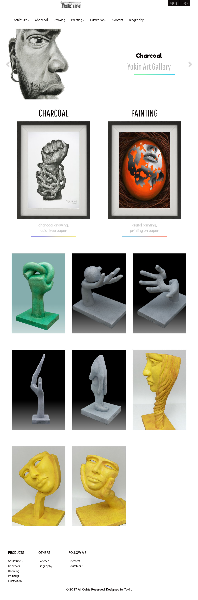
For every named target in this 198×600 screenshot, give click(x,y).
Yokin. (128, 589)
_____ (99, 6)
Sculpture (20, 19)
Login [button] (185, 3)
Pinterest (74, 561)
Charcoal (41, 19)
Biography (136, 19)
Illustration (97, 19)
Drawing (59, 19)
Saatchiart (75, 566)
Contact (117, 19)
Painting (76, 19)
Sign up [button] (173, 3)
